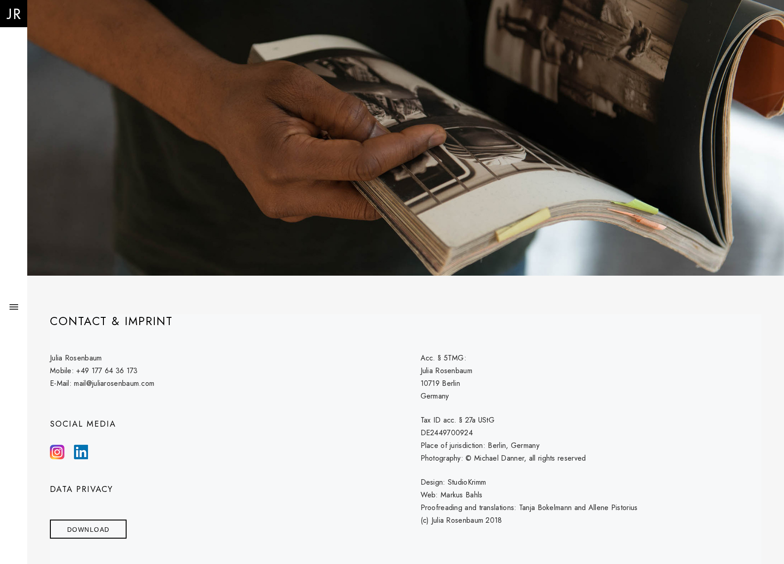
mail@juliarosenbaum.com (114, 383)
